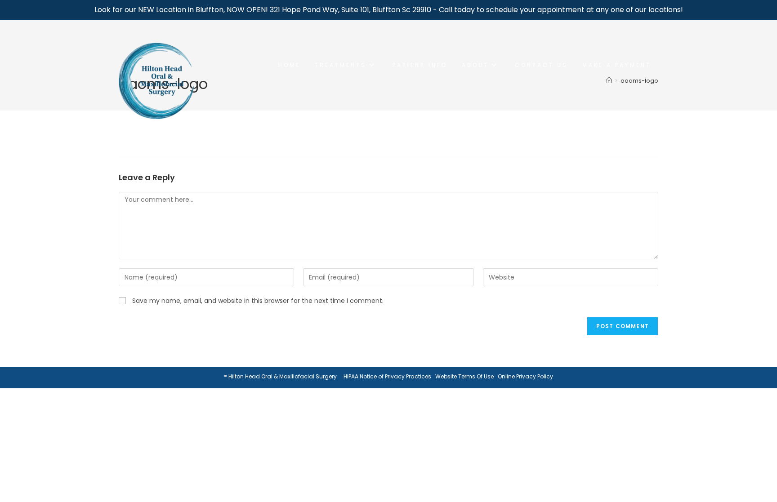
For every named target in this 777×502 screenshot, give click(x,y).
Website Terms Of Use (464, 376)
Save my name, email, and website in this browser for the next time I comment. (258, 300)
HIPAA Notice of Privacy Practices (387, 376)
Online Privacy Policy (525, 376)
